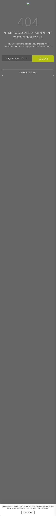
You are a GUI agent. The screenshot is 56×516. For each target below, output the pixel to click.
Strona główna (27, 72)
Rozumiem (28, 512)
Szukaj (43, 58)
